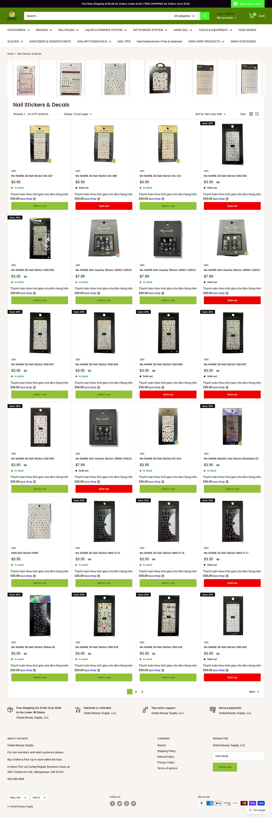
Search (161, 745)
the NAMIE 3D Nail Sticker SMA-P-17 (226, 552)
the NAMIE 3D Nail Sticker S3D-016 (161, 647)
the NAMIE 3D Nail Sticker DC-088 (96, 175)
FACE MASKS (247, 29)
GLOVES (13, 41)
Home (10, 53)
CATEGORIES (16, 29)
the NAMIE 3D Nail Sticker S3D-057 (32, 364)
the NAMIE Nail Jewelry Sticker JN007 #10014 (168, 269)
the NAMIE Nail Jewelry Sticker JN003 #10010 (103, 269)
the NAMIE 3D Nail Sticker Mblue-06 (33, 647)
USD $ (36, 797)
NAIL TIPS (124, 41)
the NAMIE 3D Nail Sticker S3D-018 (96, 647)
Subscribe (224, 767)
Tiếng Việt (14, 797)
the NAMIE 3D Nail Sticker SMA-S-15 (97, 552)
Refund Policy (165, 756)
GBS (13, 171)
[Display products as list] (257, 114)
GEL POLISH (66, 29)
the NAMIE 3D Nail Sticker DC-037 (32, 175)
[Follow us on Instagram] (126, 803)
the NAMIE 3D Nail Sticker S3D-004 (225, 647)
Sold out (104, 205)
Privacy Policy (166, 762)
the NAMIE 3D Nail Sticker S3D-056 (225, 175)
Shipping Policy (166, 751)
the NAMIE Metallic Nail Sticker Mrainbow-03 (231, 458)
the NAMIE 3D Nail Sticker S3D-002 (32, 458)
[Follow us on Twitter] (119, 803)
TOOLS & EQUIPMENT (213, 29)
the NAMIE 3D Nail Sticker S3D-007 (225, 364)
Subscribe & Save (250, 3)
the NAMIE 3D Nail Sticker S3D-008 (161, 364)
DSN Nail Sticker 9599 (24, 552)
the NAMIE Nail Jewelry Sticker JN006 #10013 (103, 458)
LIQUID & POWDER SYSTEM (103, 29)
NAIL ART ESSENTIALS (92, 41)
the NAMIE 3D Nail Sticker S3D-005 (32, 269)
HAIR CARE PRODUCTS (204, 41)
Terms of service (167, 768)
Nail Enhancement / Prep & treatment (159, 41)
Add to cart (39, 205)
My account (225, 17)
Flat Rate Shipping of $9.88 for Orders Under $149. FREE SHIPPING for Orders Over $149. (136, 3)
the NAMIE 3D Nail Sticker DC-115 (160, 175)
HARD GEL (181, 29)
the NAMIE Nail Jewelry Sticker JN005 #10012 (232, 269)
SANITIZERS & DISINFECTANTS (50, 41)
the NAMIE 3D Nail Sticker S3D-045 (96, 364)
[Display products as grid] (251, 114)
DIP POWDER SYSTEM (148, 29)
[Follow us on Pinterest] (133, 803)
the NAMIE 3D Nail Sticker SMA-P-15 (162, 552)
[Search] (204, 16)
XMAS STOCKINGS (243, 41)
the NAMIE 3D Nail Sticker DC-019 (160, 458)
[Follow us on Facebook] (112, 803)
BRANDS (42, 29)
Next (252, 691)
